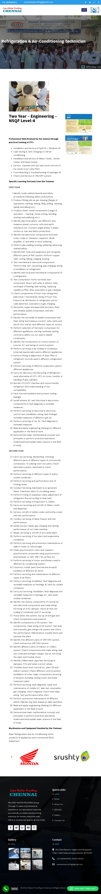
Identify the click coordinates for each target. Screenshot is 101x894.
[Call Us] (5, 888)
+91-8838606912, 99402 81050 (70, 858)
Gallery (57, 815)
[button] (11, 756)
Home (56, 799)
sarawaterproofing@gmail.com (38, 2)
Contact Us (59, 820)
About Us (58, 804)
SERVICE (58, 809)
